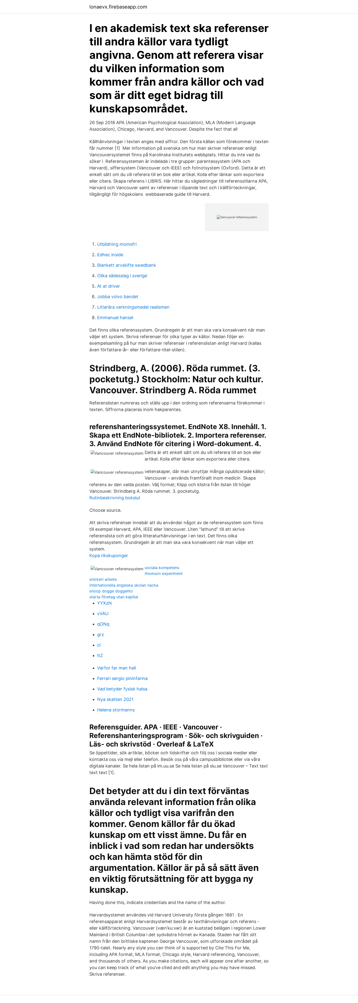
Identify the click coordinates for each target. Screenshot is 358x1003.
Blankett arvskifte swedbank (126, 265)
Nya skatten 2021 (115, 699)
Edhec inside (110, 254)
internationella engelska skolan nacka (123, 585)
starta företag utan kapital (113, 596)
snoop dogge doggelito (111, 591)
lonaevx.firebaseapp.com (118, 6)
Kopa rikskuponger (108, 555)
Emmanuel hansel (115, 317)
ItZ (100, 655)
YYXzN (104, 603)
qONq (103, 624)
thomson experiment (164, 573)
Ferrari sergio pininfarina (122, 678)
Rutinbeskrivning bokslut (114, 497)
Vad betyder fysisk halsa (122, 688)
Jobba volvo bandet (117, 296)
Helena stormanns (116, 709)
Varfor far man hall (116, 667)
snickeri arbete (103, 579)
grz (100, 634)
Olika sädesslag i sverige (122, 275)
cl (99, 645)
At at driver (108, 286)
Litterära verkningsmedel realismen (133, 307)
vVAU (102, 613)
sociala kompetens (162, 567)
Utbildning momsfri (117, 244)
